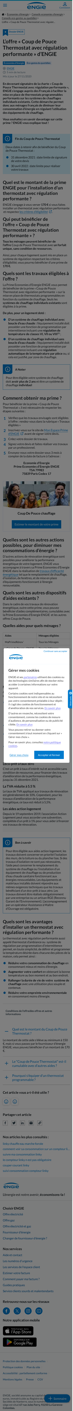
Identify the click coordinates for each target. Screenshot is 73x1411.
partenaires (30, 677)
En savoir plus (53, 708)
